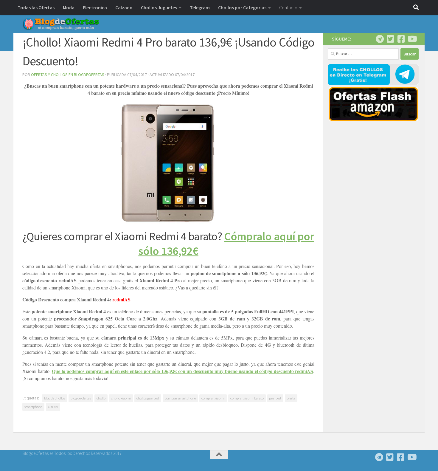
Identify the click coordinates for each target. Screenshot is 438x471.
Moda (68, 7)
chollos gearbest (147, 398)
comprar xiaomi (213, 398)
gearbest (275, 398)
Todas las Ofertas (36, 7)
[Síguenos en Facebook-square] (401, 39)
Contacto (288, 7)
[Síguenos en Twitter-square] (390, 39)
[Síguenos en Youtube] (412, 39)
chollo (101, 398)
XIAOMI (53, 407)
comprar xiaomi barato (247, 398)
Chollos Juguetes (159, 7)
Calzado (124, 7)
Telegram (200, 7)
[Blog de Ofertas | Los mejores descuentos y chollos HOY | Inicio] (60, 24)
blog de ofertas (81, 398)
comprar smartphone (180, 398)
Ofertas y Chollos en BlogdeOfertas (67, 74)
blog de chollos (54, 398)
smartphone (33, 407)
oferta (291, 398)
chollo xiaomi (121, 398)
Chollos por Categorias (242, 7)
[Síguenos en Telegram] (379, 39)
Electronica (95, 7)
